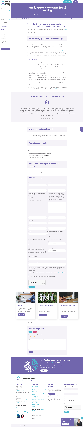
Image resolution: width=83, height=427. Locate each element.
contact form (27, 399)
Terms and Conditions (36, 403)
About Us (3, 10)
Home (2, 8)
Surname (50, 182)
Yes (49, 233)
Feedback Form (35, 404)
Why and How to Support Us (4, 13)
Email (30, 231)
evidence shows (33, 55)
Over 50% (46, 31)
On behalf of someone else (35, 200)
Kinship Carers (51, 393)
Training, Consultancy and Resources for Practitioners (4, 22)
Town (49, 220)
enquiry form (19, 393)
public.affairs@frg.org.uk (21, 407)
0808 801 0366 (20, 390)
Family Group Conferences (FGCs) (4, 28)
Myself (31, 197)
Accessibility (34, 398)
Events (2, 45)
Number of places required (34, 262)
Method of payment (52, 248)
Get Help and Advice (36, 386)
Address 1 (31, 215)
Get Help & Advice (5, 17)
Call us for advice (67, 1)
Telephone (50, 225)
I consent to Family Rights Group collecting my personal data (43, 276)
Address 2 (50, 215)
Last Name (74, 386)
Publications (3, 38)
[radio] (29, 337)
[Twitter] (17, 412)
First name (30, 182)
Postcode (30, 225)
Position (50, 188)
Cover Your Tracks (5, 48)
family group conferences (50, 44)
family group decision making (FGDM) (56, 50)
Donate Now (44, 370)
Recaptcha (30, 279)
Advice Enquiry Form (36, 388)
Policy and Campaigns (3, 35)
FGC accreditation (58, 88)
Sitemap (34, 406)
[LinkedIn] (22, 412)
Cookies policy (35, 396)
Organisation (31, 188)
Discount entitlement (32, 256)
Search (75, 1)
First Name (67, 386)
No (49, 236)
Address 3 (30, 220)
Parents (50, 386)
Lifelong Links (3, 32)
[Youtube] (25, 412)
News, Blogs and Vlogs (4, 41)
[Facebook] (19, 412)
